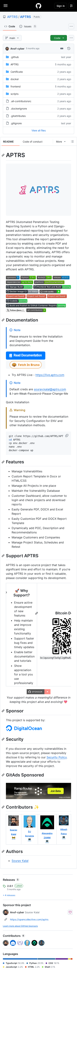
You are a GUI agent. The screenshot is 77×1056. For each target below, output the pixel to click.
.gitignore (16, 123)
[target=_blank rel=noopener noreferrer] (25, 367)
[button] (67, 435)
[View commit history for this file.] (69, 48)
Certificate (17, 71)
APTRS (12, 17)
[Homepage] (38, 6)
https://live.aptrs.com (49, 375)
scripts (14, 93)
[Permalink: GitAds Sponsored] (3, 774)
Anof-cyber (17, 48)
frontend (16, 86)
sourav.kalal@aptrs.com (50, 389)
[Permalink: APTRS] (3, 155)
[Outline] (72, 141)
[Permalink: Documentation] (3, 319)
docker (15, 79)
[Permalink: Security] (3, 739)
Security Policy (57, 757)
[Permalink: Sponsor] (3, 710)
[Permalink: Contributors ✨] (3, 807)
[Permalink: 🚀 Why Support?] (5, 593)
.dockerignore (19, 108)
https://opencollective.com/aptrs (29, 919)
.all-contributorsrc (21, 101)
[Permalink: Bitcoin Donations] (36, 613)
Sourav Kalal (20, 860)
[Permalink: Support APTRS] (3, 555)
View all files (39, 130)
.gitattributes (18, 115)
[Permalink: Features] (3, 461)
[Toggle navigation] (5, 5)
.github (15, 57)
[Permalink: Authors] (3, 851)
